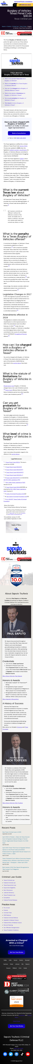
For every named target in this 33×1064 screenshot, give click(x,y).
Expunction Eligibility (9, 887)
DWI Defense (7, 915)
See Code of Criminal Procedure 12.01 (17, 496)
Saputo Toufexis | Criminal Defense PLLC (15, 514)
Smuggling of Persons (21, 334)
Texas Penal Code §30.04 (13, 462)
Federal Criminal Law (10, 883)
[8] (8, 336)
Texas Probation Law (9, 895)
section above (17, 363)
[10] (22, 394)
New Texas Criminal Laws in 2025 (11, 832)
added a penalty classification (18, 150)
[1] (8, 205)
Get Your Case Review (16, 952)
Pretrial (6, 910)
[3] (8, 266)
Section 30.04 (23, 146)
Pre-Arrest (7, 908)
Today (22, 945)
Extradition (7, 897)
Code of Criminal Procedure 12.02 (15, 494)
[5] (18, 290)
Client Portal (16, 1021)
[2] (12, 247)
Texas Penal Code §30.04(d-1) (14, 475)
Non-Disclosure (8, 890)
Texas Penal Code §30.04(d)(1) (14, 470)
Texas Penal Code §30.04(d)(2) (14, 472)
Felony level (8, 390)
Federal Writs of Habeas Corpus (13, 922)
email (18, 1)
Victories (19, 727)
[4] (26, 277)
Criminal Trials (8, 912)
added (22, 158)
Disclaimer (22, 1015)
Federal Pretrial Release (10, 900)
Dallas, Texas (12, 513)
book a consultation (26, 1)
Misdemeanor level (9, 386)
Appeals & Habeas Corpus (11, 920)
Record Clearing (8, 925)
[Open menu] (15, 5)
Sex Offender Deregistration (11, 927)
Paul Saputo (23, 513)
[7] (14, 325)
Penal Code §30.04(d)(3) (13, 478)
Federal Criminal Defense (11, 918)
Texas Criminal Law (9, 880)
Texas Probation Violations (11, 930)
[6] (17, 310)
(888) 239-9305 (26, 5)
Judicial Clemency (9, 892)
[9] (4, 389)
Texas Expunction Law (10, 885)
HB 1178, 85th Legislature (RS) (12, 480)
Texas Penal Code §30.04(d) (14, 467)
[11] (27, 425)
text (15, 1)
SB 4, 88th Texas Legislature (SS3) (15, 482)
